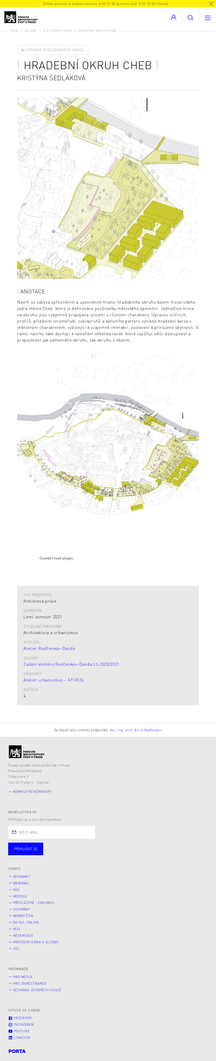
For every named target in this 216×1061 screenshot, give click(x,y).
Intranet (22, 876)
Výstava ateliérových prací (54, 49)
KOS (16, 890)
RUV (16, 929)
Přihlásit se (26, 848)
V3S (16, 949)
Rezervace (23, 935)
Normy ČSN (23, 916)
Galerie (30, 31)
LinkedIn (22, 1037)
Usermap (21, 909)
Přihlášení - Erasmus (34, 902)
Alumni (93, 854)
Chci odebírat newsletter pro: (41, 846)
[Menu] (207, 17)
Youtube (21, 1031)
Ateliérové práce (57, 31)
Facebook (22, 1018)
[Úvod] (26, 751)
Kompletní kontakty (32, 791)
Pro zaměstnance (30, 983)
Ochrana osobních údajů (37, 990)
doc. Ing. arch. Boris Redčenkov (136, 730)
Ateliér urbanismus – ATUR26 (53, 680)
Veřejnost (124, 854)
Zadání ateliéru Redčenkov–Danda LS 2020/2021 (71, 664)
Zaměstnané (60, 854)
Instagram (23, 1024)
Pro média (22, 977)
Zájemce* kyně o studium (172, 854)
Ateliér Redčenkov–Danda (49, 648)
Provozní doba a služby (35, 942)
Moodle (20, 896)
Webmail (21, 883)
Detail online (26, 922)
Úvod (14, 31)
